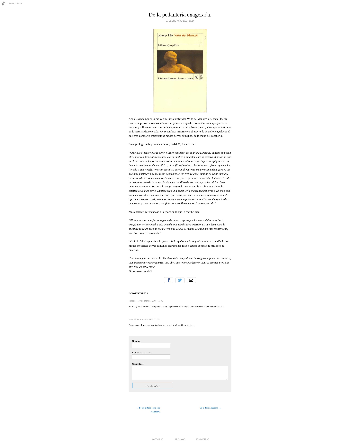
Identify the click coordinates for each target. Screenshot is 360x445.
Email (191, 280)
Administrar (202, 439)
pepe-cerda (15, 3)
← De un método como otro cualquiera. (148, 410)
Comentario (138, 364)
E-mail (142, 352)
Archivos (180, 439)
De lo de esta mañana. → (210, 408)
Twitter (180, 280)
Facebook (168, 280)
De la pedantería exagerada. (180, 14)
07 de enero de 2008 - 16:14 (180, 21)
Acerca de (157, 439)
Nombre (136, 341)
